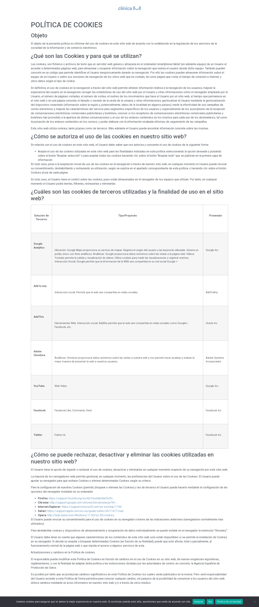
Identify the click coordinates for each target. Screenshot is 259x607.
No (210, 601)
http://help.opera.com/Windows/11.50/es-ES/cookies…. (81, 515)
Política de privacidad (229, 601)
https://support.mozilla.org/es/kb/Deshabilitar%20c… (82, 498)
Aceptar (198, 601)
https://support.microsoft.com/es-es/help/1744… (92, 506)
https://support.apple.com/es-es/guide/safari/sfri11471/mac (85, 511)
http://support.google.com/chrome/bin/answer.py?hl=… (84, 502)
